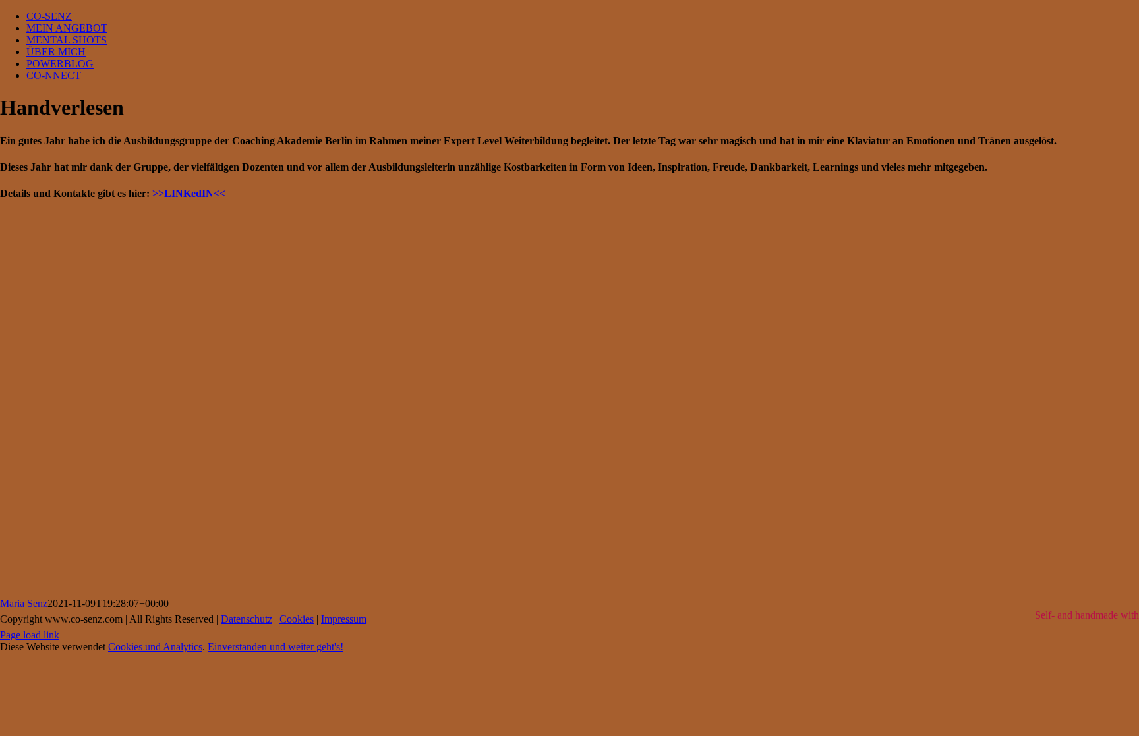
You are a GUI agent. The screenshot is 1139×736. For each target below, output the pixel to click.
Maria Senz (23, 603)
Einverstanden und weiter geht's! (275, 646)
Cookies (296, 619)
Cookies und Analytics (155, 646)
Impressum (343, 619)
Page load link (29, 634)
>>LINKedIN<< (188, 193)
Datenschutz (246, 619)
